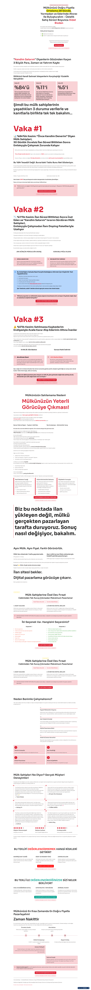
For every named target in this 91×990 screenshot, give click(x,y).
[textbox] (45, 495)
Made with (80, 988)
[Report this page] (89, 988)
